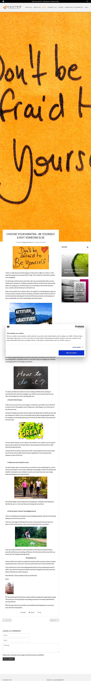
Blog (44, 7)
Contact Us (52, 7)
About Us (37, 7)
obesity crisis (15, 275)
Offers (60, 7)
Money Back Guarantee (74, 7)
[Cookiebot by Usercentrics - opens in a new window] (76, 326)
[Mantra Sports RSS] (87, 247)
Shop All (28, 7)
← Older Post (7, 620)
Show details (77, 347)
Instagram (15, 285)
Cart (86, 7)
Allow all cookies (71, 353)
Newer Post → (54, 620)
